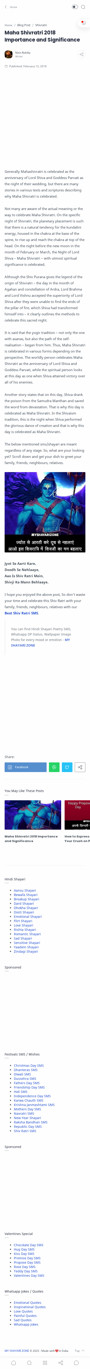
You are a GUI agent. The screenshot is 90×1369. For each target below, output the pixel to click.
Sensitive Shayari (27, 943)
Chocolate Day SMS (28, 1245)
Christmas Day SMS (29, 1065)
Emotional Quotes (27, 1302)
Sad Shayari (23, 938)
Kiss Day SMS (24, 1253)
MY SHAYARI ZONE (17, 1351)
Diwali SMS (22, 1074)
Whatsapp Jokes (26, 1324)
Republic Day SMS (28, 1126)
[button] (11, 7)
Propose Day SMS (27, 1262)
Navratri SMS (24, 1113)
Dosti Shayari (24, 912)
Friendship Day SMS (29, 1087)
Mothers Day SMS (27, 1109)
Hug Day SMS (24, 1249)
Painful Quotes (25, 1315)
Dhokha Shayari (26, 908)
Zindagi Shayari (26, 951)
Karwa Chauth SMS (28, 1100)
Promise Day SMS (27, 1258)
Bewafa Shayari (26, 895)
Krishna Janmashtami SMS (34, 1105)
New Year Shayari (27, 1118)
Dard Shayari (24, 903)
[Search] (83, 7)
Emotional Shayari (28, 916)
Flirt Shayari (23, 921)
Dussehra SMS (25, 1078)
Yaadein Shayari (26, 947)
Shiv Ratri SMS (25, 1131)
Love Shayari (23, 925)
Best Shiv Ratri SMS (21, 613)
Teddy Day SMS (26, 1271)
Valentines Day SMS (29, 1275)
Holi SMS (20, 1091)
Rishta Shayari (25, 929)
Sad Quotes (23, 1320)
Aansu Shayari (25, 890)
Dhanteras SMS (26, 1070)
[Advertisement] (45, 122)
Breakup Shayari (26, 899)
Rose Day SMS (25, 1267)
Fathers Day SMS (27, 1083)
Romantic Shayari (27, 934)
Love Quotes (23, 1311)
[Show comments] (76, 1362)
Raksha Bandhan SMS (31, 1122)
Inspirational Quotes (30, 1307)
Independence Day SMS (32, 1096)
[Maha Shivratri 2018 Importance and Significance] (33, 815)
